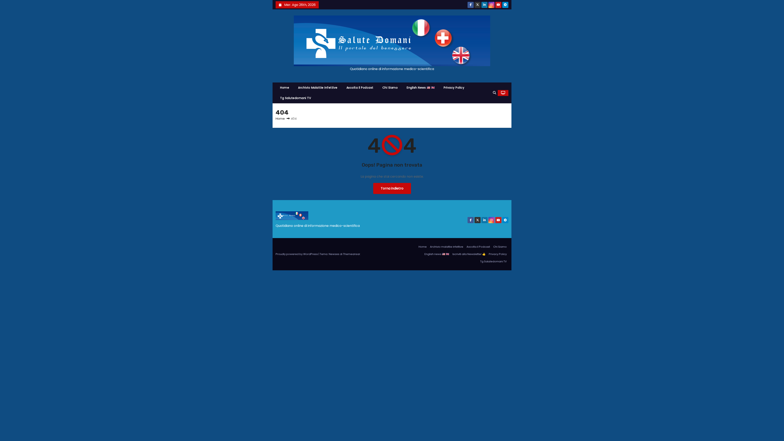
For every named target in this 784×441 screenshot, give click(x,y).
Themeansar (351, 254)
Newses (334, 254)
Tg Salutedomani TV (295, 98)
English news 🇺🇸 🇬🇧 (421, 88)
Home (284, 88)
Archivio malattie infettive (317, 88)
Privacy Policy (454, 88)
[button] (494, 92)
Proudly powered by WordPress (297, 254)
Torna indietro (392, 188)
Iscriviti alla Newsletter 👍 (469, 254)
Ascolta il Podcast (359, 88)
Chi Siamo (390, 88)
